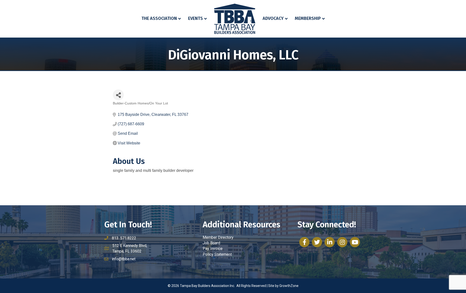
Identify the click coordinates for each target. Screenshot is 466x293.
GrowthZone (289, 286)
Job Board (211, 243)
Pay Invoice (213, 248)
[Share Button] (118, 94)
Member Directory (218, 237)
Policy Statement (217, 254)
